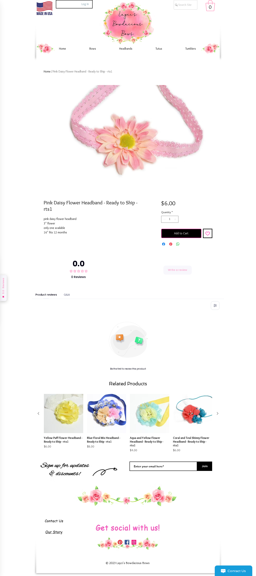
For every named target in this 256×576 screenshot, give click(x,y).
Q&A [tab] (67, 295)
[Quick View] (63, 413)
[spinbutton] (169, 219)
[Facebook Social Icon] (127, 542)
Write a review (177, 270)
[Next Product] (217, 413)
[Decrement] (164, 219)
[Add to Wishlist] (207, 233)
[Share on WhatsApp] (178, 244)
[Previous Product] (38, 413)
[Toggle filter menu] (215, 305)
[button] (210, 5)
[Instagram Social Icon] (134, 542)
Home (47, 71)
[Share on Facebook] (163, 244)
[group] (128, 423)
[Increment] (175, 219)
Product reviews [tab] (46, 295)
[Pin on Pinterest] (170, 244)
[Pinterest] (120, 542)
